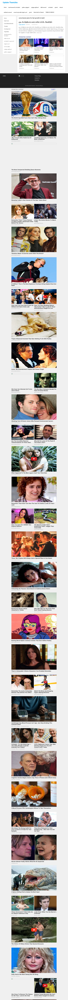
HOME (4, 76)
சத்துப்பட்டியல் (6, 43)
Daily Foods (6, 20)
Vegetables (6, 31)
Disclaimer (37, 80)
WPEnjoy (41, 85)
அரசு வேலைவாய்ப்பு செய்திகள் (7, 35)
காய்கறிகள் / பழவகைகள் (9, 41)
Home (5, 18)
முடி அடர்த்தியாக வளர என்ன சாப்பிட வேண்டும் (35, 22)
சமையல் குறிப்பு (7, 46)
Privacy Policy (38, 76)
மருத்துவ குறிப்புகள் (8, 49)
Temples (6, 26)
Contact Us (37, 78)
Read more (39, 32)
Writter (28, 24)
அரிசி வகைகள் (7, 38)
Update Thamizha (10, 2)
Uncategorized (7, 29)
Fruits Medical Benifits (8, 23)
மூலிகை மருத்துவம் (7, 51)
